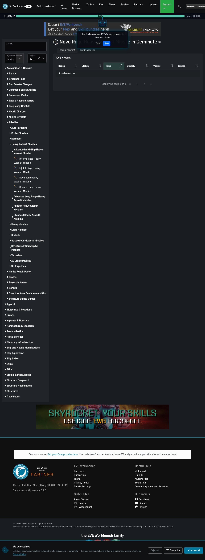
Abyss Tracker (81, 499)
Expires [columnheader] (181, 66)
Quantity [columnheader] (131, 66)
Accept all (195, 550)
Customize (174, 550)
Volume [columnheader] (156, 66)
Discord (142, 503)
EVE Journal (80, 503)
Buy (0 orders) (87, 50)
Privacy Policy (19, 554)
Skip (98, 43)
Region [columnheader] (61, 66)
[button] (17, 6)
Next (106, 43)
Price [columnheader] (108, 66)
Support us (80, 475)
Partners (79, 471)
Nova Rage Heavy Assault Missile (26, 179)
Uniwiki (139, 475)
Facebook (143, 499)
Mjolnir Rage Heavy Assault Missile (27, 170)
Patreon (142, 507)
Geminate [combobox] (33, 59)
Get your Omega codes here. (63, 454)
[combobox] (10, 58)
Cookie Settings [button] (82, 486)
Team (77, 479)
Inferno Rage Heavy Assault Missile (27, 161)
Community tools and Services (151, 486)
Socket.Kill (141, 482)
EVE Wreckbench (83, 507)
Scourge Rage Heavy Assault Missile (27, 189)
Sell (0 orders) (67, 50)
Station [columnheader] (85, 66)
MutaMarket (141, 479)
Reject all (155, 550)
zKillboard (140, 471)
